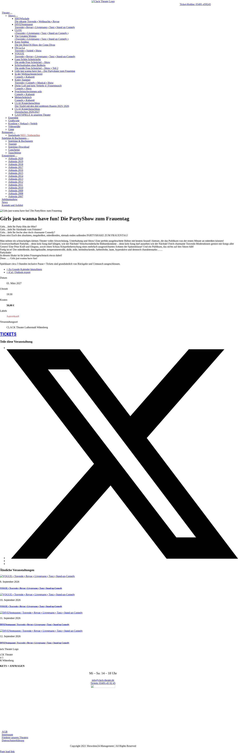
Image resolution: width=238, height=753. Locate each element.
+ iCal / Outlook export (18, 272)
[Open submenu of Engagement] (16, 156)
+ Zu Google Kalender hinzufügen (24, 269)
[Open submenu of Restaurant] (14, 133)
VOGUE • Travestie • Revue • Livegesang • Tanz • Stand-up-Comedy (31, 588)
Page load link (7, 751)
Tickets (8, 334)
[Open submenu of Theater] (11, 13)
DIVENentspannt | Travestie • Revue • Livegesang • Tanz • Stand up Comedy (34, 624)
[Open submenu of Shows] (16, 16)
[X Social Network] (122, 557)
